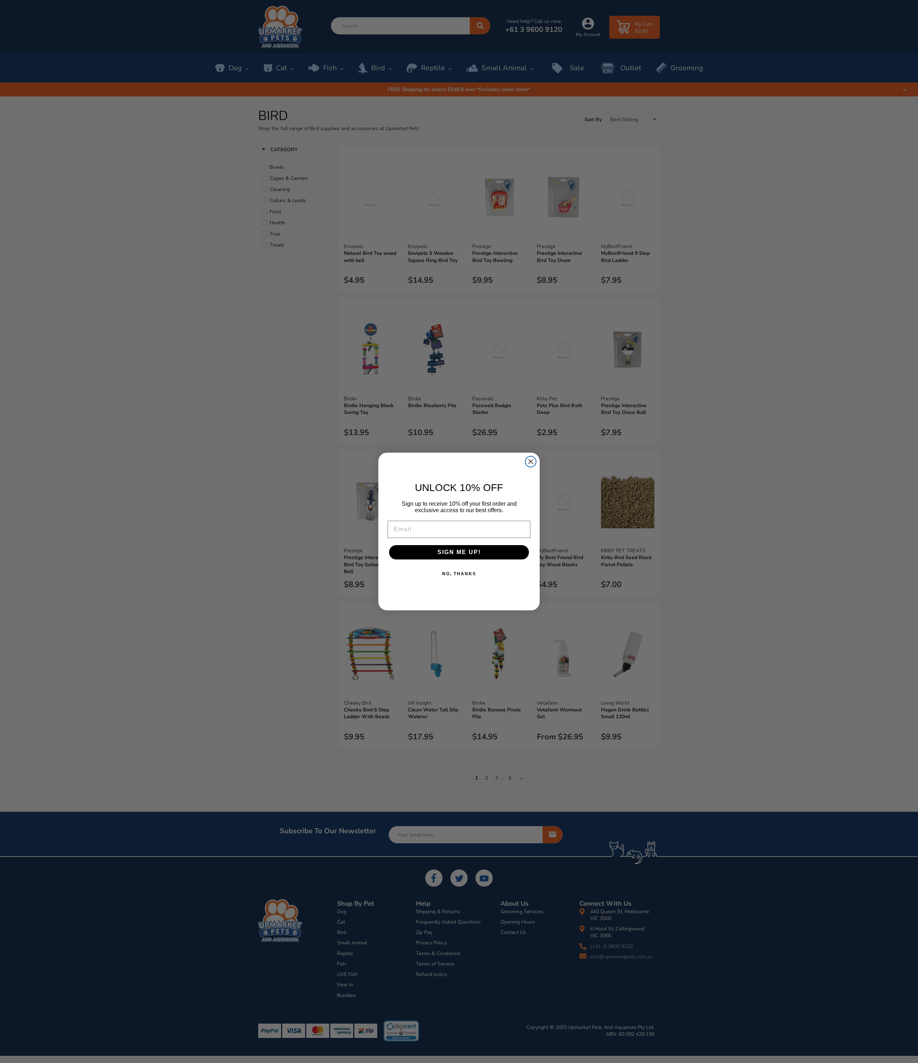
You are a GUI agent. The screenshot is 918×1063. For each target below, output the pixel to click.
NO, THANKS (459, 573)
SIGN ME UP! (459, 552)
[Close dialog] (530, 461)
